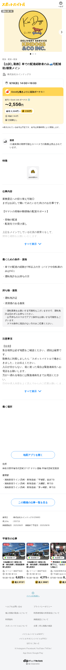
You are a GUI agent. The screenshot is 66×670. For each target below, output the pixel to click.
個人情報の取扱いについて (16, 613)
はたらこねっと (33, 643)
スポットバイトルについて (16, 626)
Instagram (21, 648)
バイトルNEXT (37, 634)
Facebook (31, 648)
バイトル (26, 634)
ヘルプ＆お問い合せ (13, 606)
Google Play (38, 653)
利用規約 (9, 619)
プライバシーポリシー (43, 606)
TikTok (47, 648)
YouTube (40, 648)
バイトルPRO (40, 638)
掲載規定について (41, 619)
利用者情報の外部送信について (46, 613)
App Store (27, 653)
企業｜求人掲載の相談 (43, 626)
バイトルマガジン (26, 638)
